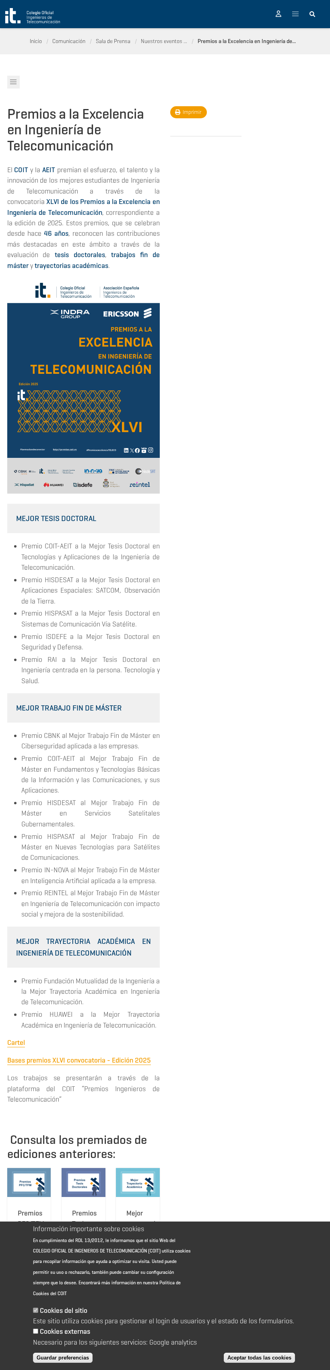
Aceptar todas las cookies (259, 1358)
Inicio (36, 41)
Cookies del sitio (63, 1310)
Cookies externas (65, 1331)
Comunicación (68, 41)
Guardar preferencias (63, 1358)
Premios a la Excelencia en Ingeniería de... (247, 41)
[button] (278, 14)
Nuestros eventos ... (164, 41)
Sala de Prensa (113, 41)
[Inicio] (32, 16)
